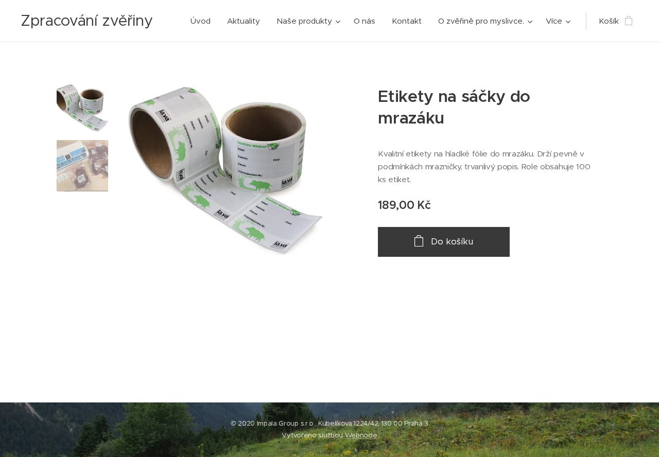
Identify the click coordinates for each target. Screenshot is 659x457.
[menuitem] (203, 21)
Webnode (361, 435)
